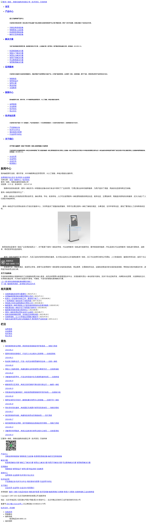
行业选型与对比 (16, 134)
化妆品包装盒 (23, 492)
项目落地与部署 (16, 132)
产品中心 (9, 11)
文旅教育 (13, 88)
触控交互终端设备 (16, 34)
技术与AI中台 (15, 130)
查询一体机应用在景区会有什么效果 (19, 312)
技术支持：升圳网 (8, 508)
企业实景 (13, 156)
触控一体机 (13, 492)
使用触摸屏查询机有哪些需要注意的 (19, 296)
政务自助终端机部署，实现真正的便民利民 (21, 314)
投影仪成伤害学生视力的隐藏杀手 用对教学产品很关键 (26, 319)
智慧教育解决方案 (16, 62)
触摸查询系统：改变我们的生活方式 (21, 284)
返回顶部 (8, 521)
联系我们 (13, 163)
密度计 (66, 492)
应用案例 (9, 67)
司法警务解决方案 (16, 60)
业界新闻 (13, 104)
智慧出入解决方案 (16, 55)
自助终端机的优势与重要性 (15, 294)
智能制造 (13, 79)
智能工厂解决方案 (16, 53)
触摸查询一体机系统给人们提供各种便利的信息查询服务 (27, 305)
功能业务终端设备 (16, 27)
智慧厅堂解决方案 (16, 58)
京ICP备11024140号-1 (15, 504)
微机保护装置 (34, 492)
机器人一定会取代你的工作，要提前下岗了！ (22, 298)
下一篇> (4, 284)
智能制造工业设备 (16, 30)
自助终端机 (79, 492)
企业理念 (13, 159)
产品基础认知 (15, 127)
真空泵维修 (44, 492)
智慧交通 (13, 83)
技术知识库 (10, 115)
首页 (7, 6)
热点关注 (13, 111)
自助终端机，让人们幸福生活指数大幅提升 (21, 317)
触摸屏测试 (53, 492)
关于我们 (9, 139)
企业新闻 (13, 106)
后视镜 (60, 492)
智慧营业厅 (14, 81)
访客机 (72, 492)
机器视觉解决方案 (16, 51)
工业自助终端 (89, 492)
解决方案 (9, 39)
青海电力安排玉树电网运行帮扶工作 (19, 303)
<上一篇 (4, 281)
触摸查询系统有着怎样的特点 (16, 310)
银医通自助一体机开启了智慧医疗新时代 (20, 308)
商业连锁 (13, 85)
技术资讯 (13, 109)
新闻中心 (9, 92)
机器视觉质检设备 (16, 32)
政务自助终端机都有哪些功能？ (19, 281)
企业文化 (13, 161)
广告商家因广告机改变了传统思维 (18, 301)
